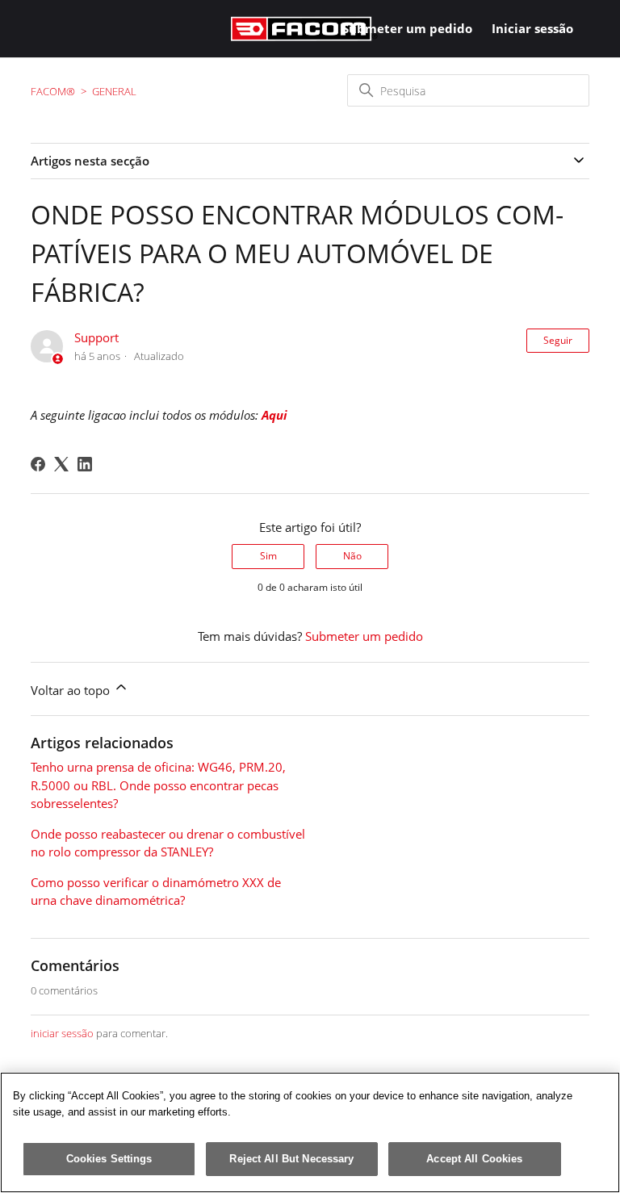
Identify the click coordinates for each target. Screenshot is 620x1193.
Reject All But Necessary (291, 1159)
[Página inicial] (304, 29)
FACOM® (53, 91)
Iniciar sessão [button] (532, 28)
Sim (268, 556)
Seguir (557, 340)
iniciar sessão (62, 1033)
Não (352, 556)
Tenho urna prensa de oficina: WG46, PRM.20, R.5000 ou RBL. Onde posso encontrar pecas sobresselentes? (158, 785)
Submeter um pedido (407, 28)
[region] (310, 1132)
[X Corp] (61, 464)
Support (96, 337)
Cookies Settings (109, 1159)
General (114, 91)
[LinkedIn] (85, 464)
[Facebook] (38, 464)
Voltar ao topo (72, 690)
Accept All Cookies (474, 1159)
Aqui (274, 415)
